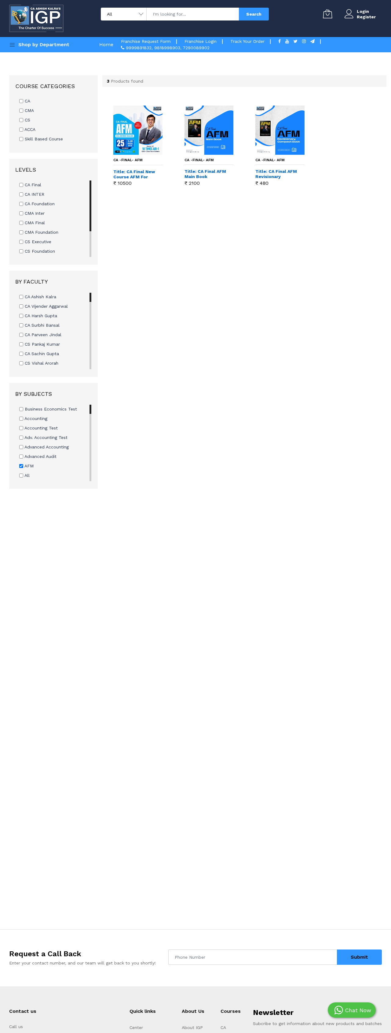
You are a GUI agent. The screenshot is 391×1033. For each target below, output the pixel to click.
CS (26, 119)
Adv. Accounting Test (45, 437)
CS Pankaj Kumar (41, 344)
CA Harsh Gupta (40, 315)
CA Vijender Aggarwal (45, 306)
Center (136, 1027)
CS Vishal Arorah (40, 363)
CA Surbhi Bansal (41, 325)
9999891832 (139, 47)
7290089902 (196, 47)
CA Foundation (39, 203)
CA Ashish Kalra (39, 296)
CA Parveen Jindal (42, 334)
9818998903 (167, 47)
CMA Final (34, 222)
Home (106, 44)
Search (253, 14)
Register (366, 16)
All (26, 475)
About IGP (192, 1027)
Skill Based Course (43, 138)
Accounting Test (40, 427)
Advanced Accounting (46, 446)
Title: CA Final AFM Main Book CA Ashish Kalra (205, 174)
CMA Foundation (40, 232)
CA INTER (33, 194)
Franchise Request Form (146, 41)
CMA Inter (34, 213)
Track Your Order (247, 41)
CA (26, 100)
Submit (359, 957)
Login (363, 11)
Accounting (35, 418)
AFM (28, 465)
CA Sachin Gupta (41, 353)
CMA (28, 110)
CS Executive (37, 241)
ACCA (29, 129)
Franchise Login (201, 41)
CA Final (32, 184)
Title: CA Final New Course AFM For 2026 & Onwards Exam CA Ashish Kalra (134, 174)
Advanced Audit (40, 456)
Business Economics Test (50, 409)
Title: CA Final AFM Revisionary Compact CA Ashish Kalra (276, 174)
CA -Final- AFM (128, 160)
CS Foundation (39, 251)
